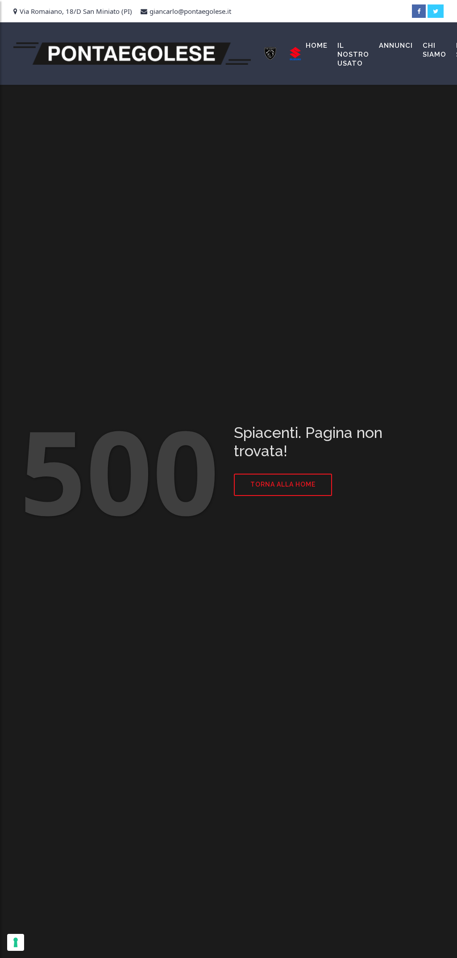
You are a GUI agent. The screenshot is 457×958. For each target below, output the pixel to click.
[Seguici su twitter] (436, 11)
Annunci (396, 46)
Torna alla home (283, 484)
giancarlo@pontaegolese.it (190, 11)
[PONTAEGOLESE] (132, 53)
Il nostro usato (353, 54)
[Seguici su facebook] (419, 11)
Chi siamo (434, 50)
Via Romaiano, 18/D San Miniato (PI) (76, 11)
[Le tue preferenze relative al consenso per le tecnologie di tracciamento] (15, 942)
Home (317, 46)
